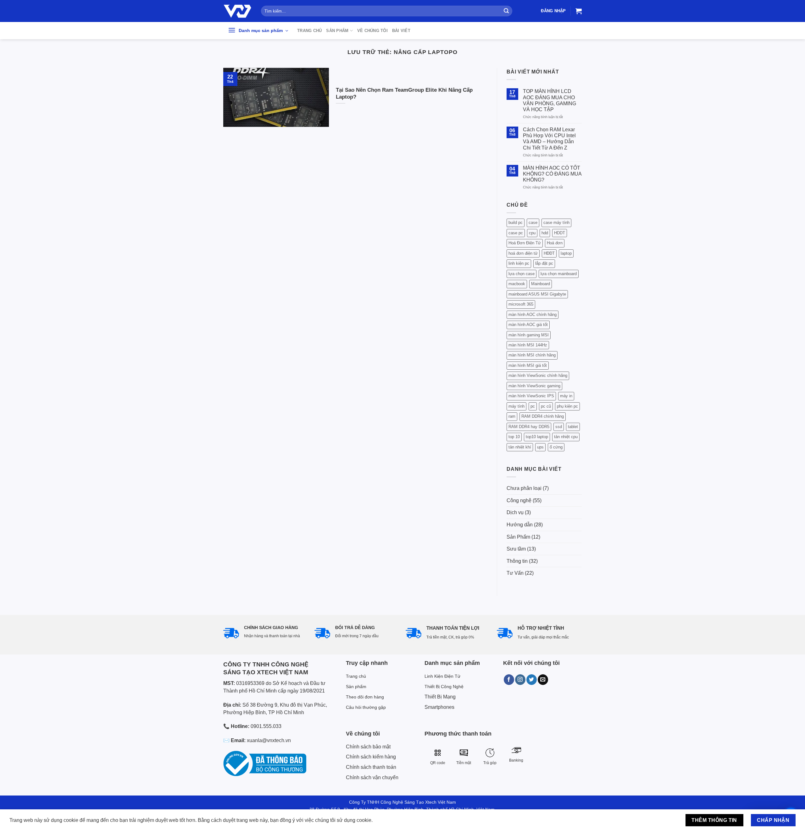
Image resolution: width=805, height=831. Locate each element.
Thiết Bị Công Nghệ (444, 686)
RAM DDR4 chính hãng (542, 416)
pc (532, 406)
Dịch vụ (515, 512)
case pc (515, 233)
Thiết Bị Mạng (440, 696)
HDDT (559, 233)
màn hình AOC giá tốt (528, 324)
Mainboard (540, 283)
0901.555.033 (266, 726)
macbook (516, 283)
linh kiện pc (518, 263)
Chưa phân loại (524, 488)
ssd (558, 426)
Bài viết (401, 30)
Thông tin (517, 561)
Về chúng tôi (372, 30)
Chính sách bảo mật (368, 746)
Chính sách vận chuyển (372, 777)
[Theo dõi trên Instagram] (520, 679)
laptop (566, 253)
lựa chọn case (521, 273)
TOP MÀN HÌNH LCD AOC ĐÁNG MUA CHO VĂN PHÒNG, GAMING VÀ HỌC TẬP (549, 100)
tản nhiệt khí (519, 447)
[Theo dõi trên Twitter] (531, 679)
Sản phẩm (337, 30)
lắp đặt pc (544, 263)
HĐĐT (549, 253)
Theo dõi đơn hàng (365, 696)
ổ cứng (556, 447)
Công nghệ (519, 500)
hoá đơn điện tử (523, 253)
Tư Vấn (515, 573)
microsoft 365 (520, 304)
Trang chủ (309, 30)
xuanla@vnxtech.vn (269, 740)
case (533, 222)
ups (540, 447)
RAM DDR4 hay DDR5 (528, 426)
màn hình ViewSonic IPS (531, 396)
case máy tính (556, 222)
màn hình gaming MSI (528, 335)
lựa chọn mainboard (559, 273)
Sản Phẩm (518, 537)
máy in (566, 396)
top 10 (514, 436)
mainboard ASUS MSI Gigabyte (537, 294)
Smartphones (439, 707)
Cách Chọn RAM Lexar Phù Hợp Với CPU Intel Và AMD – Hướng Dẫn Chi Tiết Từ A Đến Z (549, 138)
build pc (515, 222)
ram (511, 416)
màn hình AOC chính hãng (532, 314)
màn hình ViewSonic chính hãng (537, 375)
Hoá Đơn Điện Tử (524, 243)
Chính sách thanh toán (371, 767)
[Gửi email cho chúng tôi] (543, 679)
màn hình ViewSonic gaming (534, 385)
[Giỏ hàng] (578, 11)
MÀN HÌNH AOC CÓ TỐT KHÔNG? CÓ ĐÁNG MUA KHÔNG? (552, 173)
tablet (573, 426)
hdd (544, 233)
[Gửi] (506, 11)
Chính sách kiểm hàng (371, 756)
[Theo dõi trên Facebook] (509, 679)
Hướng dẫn (520, 524)
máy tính (516, 406)
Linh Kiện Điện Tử (442, 676)
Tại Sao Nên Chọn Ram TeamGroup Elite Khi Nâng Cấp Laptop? (404, 93)
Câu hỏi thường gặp (366, 707)
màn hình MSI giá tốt (527, 365)
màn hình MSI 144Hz (527, 345)
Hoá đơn (555, 243)
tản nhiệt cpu (566, 436)
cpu (532, 233)
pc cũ (546, 406)
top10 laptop (537, 436)
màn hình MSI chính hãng (532, 355)
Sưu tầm (516, 548)
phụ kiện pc (567, 406)
